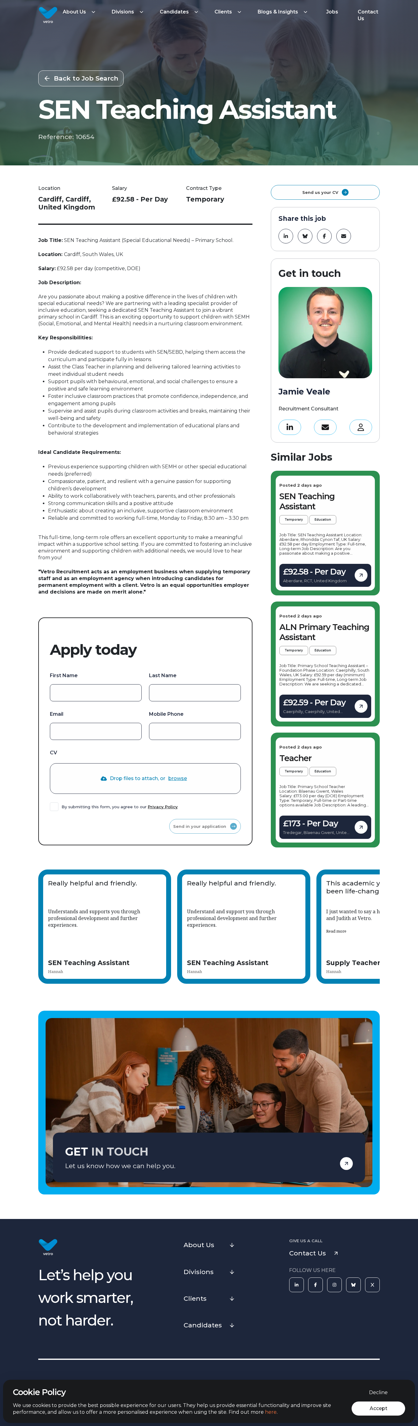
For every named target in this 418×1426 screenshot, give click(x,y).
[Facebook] (315, 1284)
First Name (64, 675)
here (271, 1412)
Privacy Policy (163, 806)
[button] (80, 12)
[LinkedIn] (296, 1284)
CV (53, 753)
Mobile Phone (166, 714)
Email (56, 714)
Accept (378, 1408)
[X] (372, 1284)
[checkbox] (54, 806)
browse (177, 778)
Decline (378, 1392)
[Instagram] (334, 1284)
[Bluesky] (353, 1284)
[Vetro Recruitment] (48, 15)
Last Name (163, 675)
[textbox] (96, 692)
